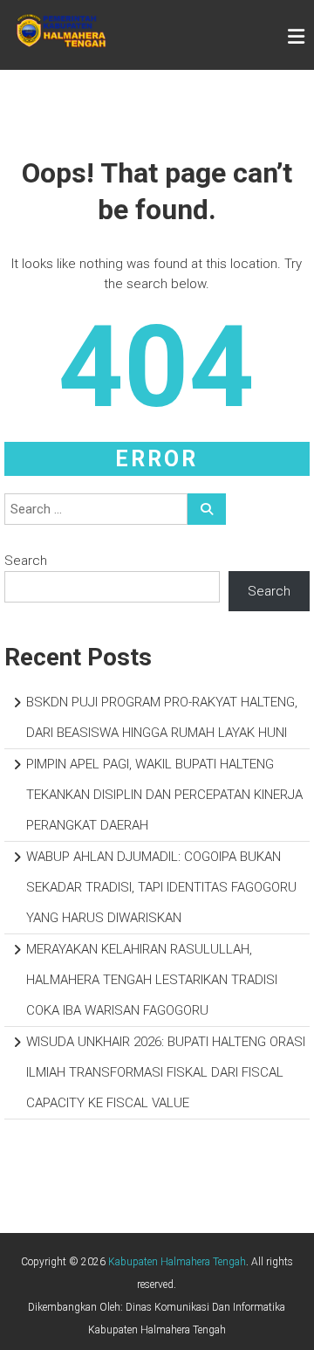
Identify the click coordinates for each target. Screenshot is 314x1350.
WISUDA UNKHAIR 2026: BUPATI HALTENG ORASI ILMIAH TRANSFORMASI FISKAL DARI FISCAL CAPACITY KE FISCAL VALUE (165, 1072)
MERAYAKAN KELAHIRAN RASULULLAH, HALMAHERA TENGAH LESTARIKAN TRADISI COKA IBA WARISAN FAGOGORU (151, 979)
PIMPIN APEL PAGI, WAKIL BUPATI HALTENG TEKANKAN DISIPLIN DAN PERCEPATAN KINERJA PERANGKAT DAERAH (164, 794)
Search (25, 560)
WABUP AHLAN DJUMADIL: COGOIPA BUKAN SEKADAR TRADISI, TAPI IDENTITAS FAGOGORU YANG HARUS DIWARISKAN (161, 887)
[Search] (207, 509)
